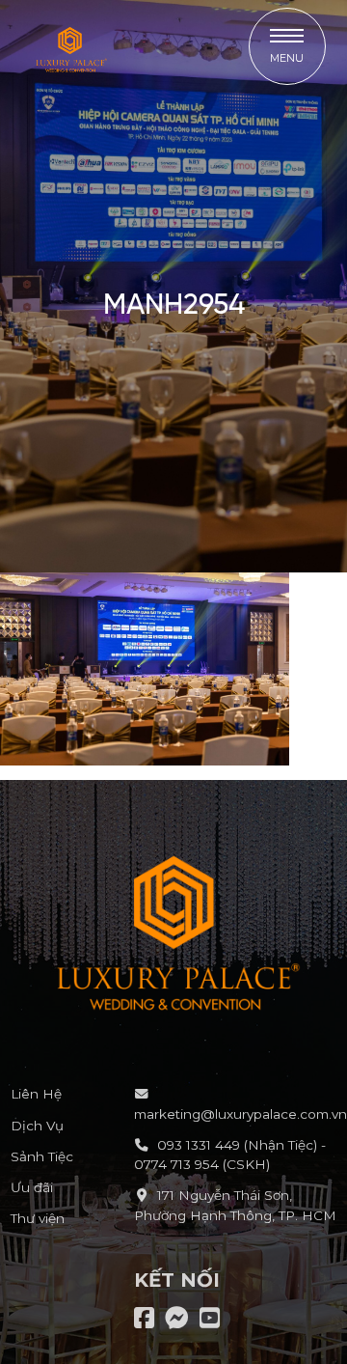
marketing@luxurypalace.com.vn (240, 1114)
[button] (287, 46)
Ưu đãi (32, 1187)
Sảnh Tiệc (42, 1156)
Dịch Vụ (37, 1125)
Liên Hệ (36, 1093)
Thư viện (38, 1218)
